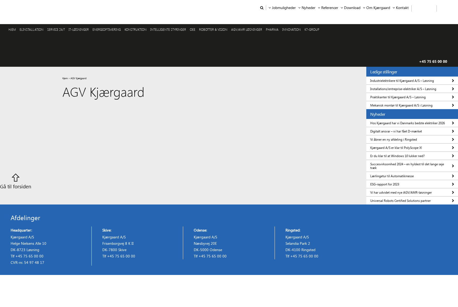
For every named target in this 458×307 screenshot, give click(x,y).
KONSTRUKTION (136, 29)
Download (352, 7)
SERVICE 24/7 (56, 29)
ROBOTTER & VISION (213, 29)
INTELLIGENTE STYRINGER (168, 29)
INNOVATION (291, 29)
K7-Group (312, 29)
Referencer (329, 7)
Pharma (272, 29)
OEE (192, 29)
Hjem (65, 78)
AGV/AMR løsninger (246, 29)
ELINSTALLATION (31, 29)
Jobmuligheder (284, 7)
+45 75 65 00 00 (433, 61)
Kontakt (402, 7)
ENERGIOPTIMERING (107, 29)
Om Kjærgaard (378, 7)
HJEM (12, 29)
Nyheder (308, 7)
